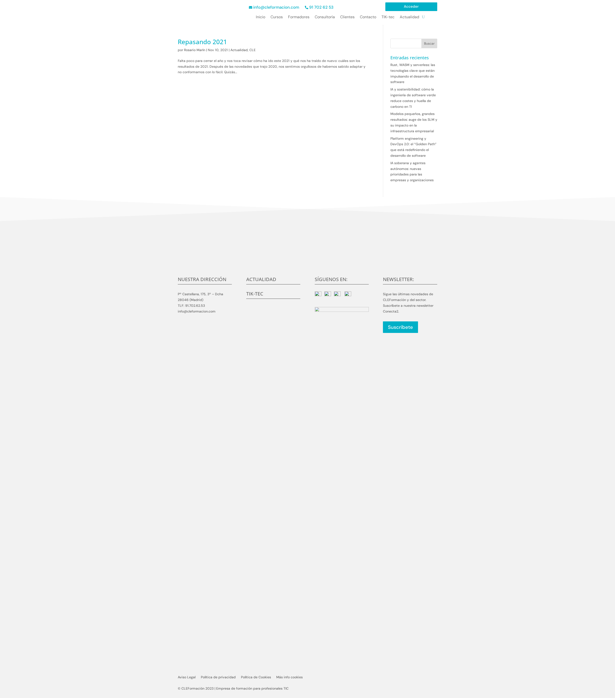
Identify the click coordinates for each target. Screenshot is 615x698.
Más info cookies (289, 677)
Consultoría (325, 17)
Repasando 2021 (202, 41)
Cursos (277, 17)
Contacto (368, 17)
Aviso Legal (187, 677)
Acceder (411, 7)
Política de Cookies (256, 677)
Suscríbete (400, 327)
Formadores (298, 17)
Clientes (347, 17)
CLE (252, 50)
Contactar (307, 260)
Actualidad (409, 17)
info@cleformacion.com (276, 7)
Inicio (260, 17)
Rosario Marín (194, 50)
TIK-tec (387, 17)
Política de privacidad (218, 677)
